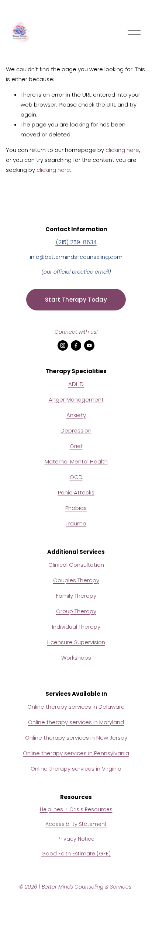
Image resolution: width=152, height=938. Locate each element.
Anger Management (76, 399)
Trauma (76, 523)
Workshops (76, 657)
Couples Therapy (76, 580)
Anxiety (76, 415)
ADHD (76, 384)
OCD (76, 477)
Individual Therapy (76, 626)
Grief (76, 446)
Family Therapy (76, 596)
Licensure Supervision (76, 642)
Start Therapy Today (76, 299)
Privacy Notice (76, 839)
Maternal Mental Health (76, 461)
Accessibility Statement (76, 824)
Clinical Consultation (76, 565)
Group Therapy (76, 611)
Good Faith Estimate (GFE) (76, 853)
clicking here (122, 150)
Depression (76, 430)
